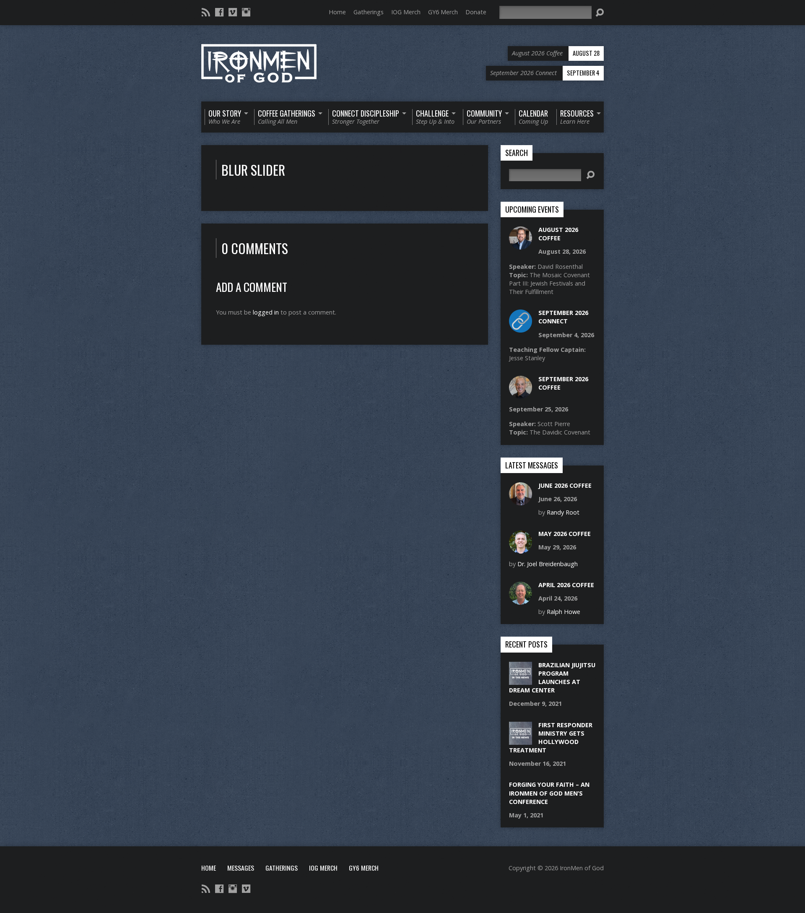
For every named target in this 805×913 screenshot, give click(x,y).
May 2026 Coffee (564, 534)
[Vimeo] (233, 12)
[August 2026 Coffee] (520, 245)
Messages (240, 868)
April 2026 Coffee (566, 585)
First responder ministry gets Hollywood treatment (550, 737)
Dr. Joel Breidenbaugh (547, 564)
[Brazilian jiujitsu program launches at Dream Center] (520, 680)
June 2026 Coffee (565, 485)
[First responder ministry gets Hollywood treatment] (520, 740)
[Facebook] (219, 12)
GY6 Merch (443, 12)
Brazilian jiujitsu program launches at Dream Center (552, 677)
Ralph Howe (563, 612)
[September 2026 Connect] (520, 328)
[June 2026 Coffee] (520, 501)
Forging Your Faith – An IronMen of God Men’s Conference (549, 792)
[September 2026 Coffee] (520, 394)
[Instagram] (246, 12)
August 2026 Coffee (558, 234)
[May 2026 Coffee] (520, 549)
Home (337, 12)
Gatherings (368, 12)
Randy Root (563, 512)
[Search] (599, 12)
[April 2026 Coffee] (520, 600)
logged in (266, 312)
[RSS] (206, 12)
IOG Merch (406, 12)
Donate (475, 12)
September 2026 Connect (563, 317)
